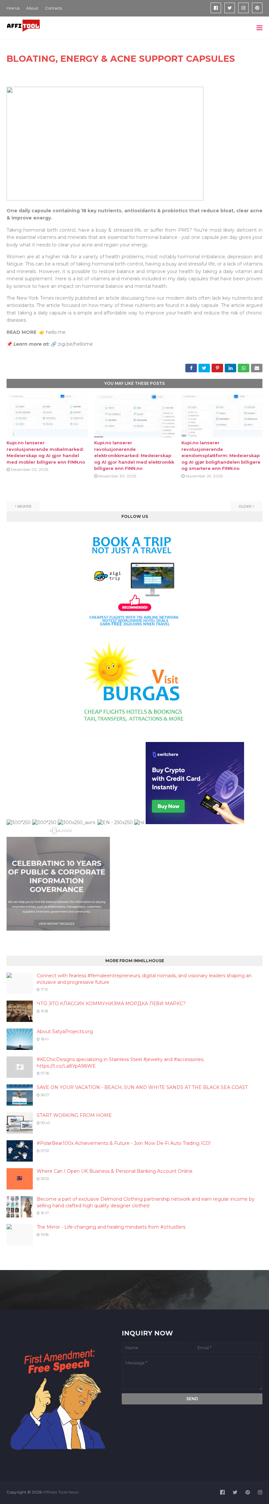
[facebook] (216, 8)
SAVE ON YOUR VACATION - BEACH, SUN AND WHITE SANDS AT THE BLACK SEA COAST (142, 1087)
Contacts (53, 8)
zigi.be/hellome (75, 344)
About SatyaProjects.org (65, 1031)
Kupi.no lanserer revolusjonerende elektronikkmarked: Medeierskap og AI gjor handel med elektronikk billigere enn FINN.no (134, 455)
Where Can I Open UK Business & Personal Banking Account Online (115, 1171)
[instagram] (243, 8)
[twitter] (229, 8)
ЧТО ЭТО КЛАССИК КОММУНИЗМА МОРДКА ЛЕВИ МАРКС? (111, 1004)
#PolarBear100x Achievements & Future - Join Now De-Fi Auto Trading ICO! (124, 1143)
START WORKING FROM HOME (74, 1115)
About (32, 8)
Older (245, 506)
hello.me (55, 332)
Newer (24, 506)
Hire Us (13, 8)
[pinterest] (257, 8)
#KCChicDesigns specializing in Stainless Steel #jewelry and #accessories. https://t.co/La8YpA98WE (120, 1062)
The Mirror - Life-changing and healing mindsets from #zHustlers (111, 1227)
